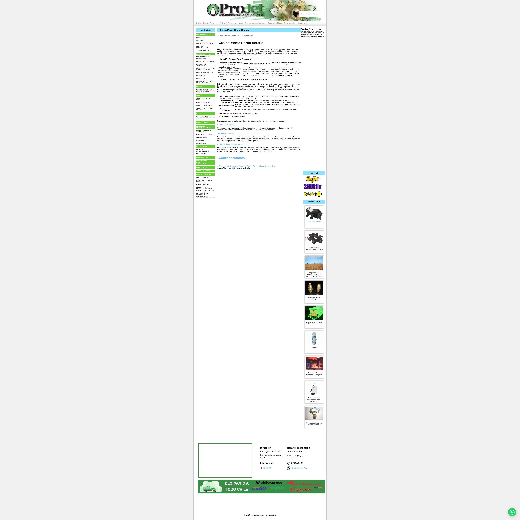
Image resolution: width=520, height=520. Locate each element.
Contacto (301, 23)
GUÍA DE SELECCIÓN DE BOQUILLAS (204, 180)
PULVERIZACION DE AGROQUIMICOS (203, 57)
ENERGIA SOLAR (202, 167)
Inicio (198, 23)
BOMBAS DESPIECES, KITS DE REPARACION (205, 82)
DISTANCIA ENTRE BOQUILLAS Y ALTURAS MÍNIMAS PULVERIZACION (205, 189)
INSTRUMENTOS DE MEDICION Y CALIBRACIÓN (202, 162)
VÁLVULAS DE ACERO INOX (203, 99)
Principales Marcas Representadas (281, 23)
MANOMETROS (201, 143)
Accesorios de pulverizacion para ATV (314, 249)
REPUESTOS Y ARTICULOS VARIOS (203, 126)
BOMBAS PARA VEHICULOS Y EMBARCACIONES (205, 69)
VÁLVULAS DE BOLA (203, 102)
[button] (512, 512)
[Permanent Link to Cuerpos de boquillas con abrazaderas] (314, 413)
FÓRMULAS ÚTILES (202, 184)
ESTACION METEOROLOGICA (202, 150)
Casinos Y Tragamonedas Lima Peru (231, 144)
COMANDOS (200, 40)
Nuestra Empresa (210, 23)
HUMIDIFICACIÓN (202, 157)
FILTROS (199, 113)
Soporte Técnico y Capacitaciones (251, 23)
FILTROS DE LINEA (202, 119)
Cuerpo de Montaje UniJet (314, 299)
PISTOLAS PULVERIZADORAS (202, 46)
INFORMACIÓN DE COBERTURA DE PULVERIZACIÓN (202, 194)
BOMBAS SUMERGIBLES (204, 72)
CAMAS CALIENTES (202, 122)
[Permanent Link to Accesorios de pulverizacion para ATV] (314, 237)
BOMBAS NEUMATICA (203, 92)
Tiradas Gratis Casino (225, 133)
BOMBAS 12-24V (201, 78)
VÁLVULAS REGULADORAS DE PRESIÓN (205, 109)
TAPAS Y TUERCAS (202, 50)
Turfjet (314, 348)
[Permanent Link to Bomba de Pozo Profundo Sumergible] (314, 362)
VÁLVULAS (200, 95)
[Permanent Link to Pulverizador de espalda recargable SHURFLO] (314, 388)
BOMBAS (199, 86)
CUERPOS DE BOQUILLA (204, 43)
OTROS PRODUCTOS (203, 171)
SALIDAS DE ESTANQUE (204, 134)
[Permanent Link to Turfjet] (314, 337)
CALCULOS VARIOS (202, 177)
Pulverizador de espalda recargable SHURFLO (314, 400)
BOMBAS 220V (201, 75)
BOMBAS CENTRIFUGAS (204, 89)
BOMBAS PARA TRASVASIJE (201, 64)
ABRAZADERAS (201, 137)
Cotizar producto (232, 158)
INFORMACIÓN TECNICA (204, 174)
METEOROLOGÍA (202, 146)
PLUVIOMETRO (201, 154)
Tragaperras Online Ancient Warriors (232, 166)
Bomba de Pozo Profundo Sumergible (314, 374)
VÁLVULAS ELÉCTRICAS (204, 105)
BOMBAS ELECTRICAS (203, 54)
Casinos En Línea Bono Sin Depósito (260, 166)
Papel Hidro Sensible (314, 323)
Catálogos (232, 23)
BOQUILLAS (200, 37)
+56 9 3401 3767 (299, 468)
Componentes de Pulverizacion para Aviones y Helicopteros (314, 275)
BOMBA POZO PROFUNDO (205, 61)
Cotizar (222, 23)
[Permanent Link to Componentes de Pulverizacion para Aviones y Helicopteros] (314, 262)
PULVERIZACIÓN (201, 35)
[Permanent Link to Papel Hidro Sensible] (314, 312)
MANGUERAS (200, 140)
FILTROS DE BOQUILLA (204, 116)
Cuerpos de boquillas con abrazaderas (314, 424)
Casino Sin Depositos (225, 124)
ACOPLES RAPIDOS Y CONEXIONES (203, 131)
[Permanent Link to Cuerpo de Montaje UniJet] (314, 287)
